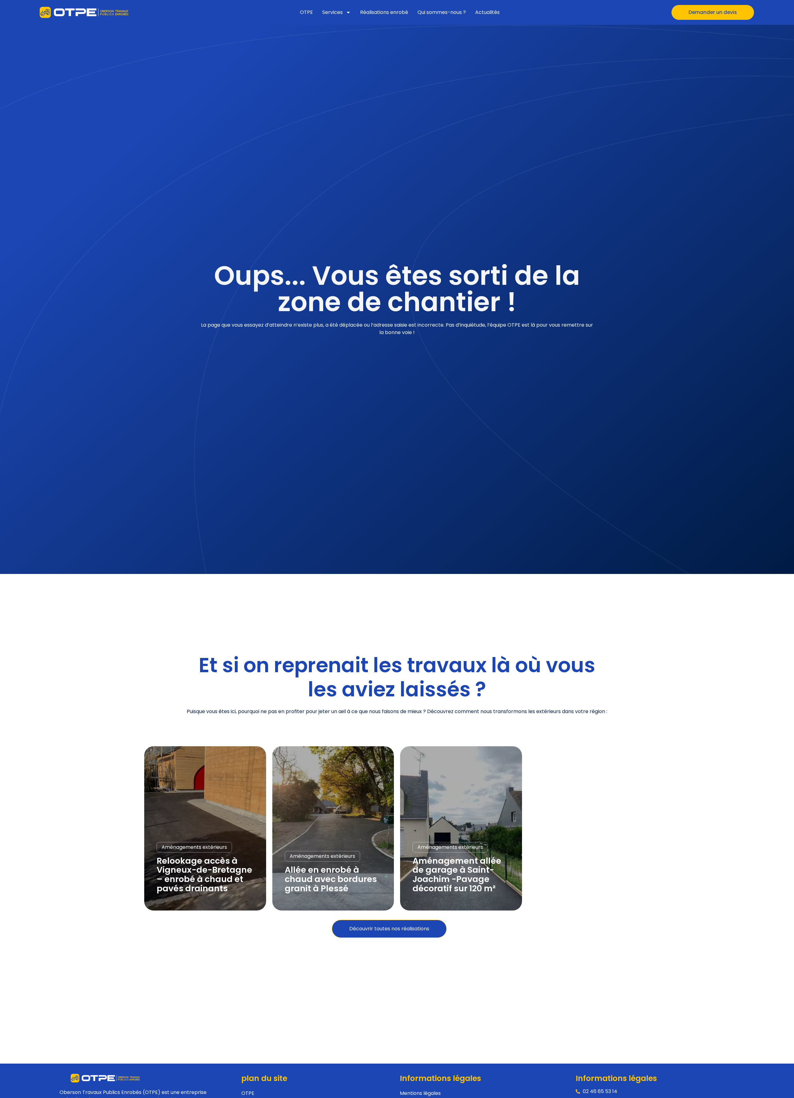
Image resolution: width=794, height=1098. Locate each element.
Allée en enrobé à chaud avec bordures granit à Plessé (331, 879)
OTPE (306, 12)
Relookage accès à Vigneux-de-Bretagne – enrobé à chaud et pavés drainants (204, 874)
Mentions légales (420, 1093)
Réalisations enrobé (384, 12)
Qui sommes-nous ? (441, 12)
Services (332, 12)
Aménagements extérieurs (194, 847)
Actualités (487, 12)
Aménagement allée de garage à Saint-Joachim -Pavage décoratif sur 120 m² (457, 874)
